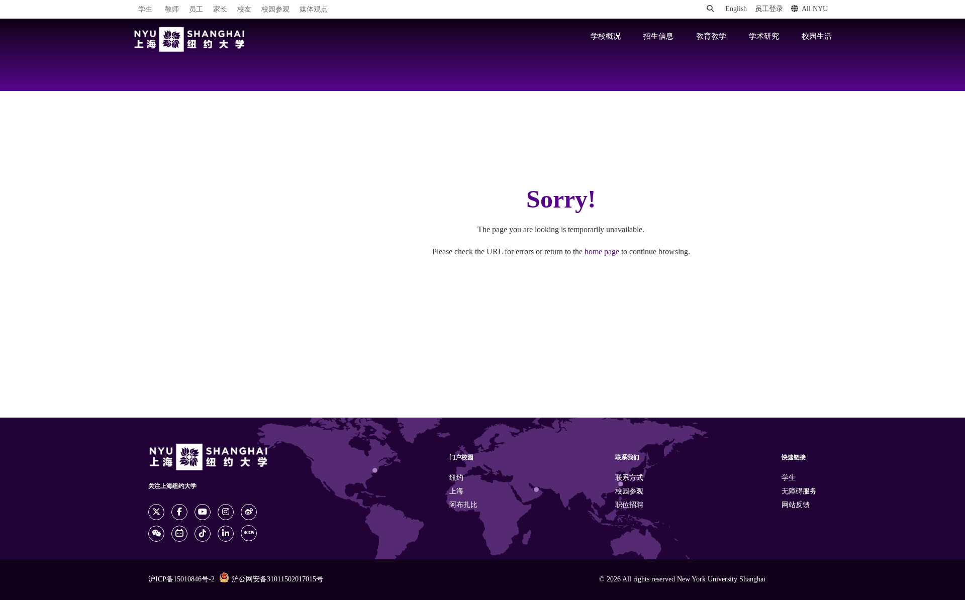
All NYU (815, 9)
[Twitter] (156, 512)
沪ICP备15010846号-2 (181, 579)
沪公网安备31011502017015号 (277, 579)
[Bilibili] (179, 534)
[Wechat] (156, 534)
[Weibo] (249, 512)
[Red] (249, 533)
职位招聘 (629, 505)
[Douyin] (203, 534)
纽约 (456, 478)
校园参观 (275, 10)
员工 (196, 10)
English (736, 9)
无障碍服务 (799, 491)
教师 (172, 10)
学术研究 (764, 37)
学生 (145, 9)
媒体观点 (314, 10)
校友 (244, 10)
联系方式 (629, 478)
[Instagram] (226, 512)
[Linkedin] (226, 534)
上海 (456, 491)
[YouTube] (203, 512)
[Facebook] (179, 512)
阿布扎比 (463, 505)
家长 (220, 10)
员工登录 (769, 9)
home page (602, 252)
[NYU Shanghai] (189, 39)
